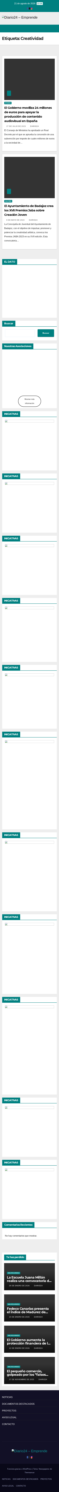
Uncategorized (13, 1273)
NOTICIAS (7, 1397)
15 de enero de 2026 (19, 1317)
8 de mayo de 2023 (15, 220)
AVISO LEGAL (9, 1417)
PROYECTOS (9, 1411)
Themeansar (29, 1472)
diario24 (34, 126)
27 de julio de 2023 (16, 126)
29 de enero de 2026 (19, 1286)
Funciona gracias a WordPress (19, 1469)
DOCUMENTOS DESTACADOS (18, 1404)
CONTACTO (8, 1424)
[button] (45, 28)
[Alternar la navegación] (54, 28)
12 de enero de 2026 (19, 1348)
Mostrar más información (30, 401)
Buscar (8, 323)
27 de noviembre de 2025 (22, 1379)
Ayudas (8, 103)
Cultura (8, 201)
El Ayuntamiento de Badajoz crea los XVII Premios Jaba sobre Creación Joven (28, 210)
